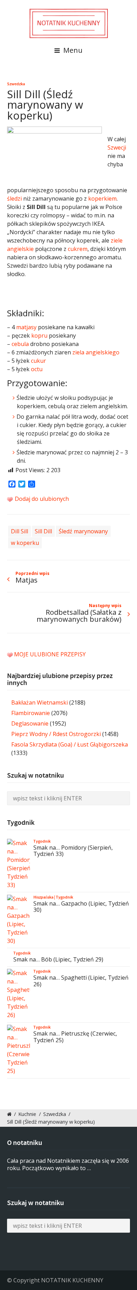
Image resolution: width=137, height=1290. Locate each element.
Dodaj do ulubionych (41, 499)
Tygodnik (42, 841)
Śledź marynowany (83, 531)
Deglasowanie (29, 723)
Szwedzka (16, 84)
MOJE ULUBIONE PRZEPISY (50, 654)
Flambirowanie (30, 713)
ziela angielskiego (95, 352)
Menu (72, 50)
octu (37, 369)
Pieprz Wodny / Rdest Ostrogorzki (56, 734)
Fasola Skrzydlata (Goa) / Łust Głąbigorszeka (69, 744)
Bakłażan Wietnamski (39, 702)
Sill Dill (43, 531)
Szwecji (116, 147)
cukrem (77, 249)
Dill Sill (19, 531)
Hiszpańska (43, 897)
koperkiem (102, 198)
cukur (38, 361)
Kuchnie (27, 1114)
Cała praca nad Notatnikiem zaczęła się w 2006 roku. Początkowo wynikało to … (68, 1164)
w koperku (25, 543)
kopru (39, 335)
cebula (20, 344)
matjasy (26, 327)
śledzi (14, 198)
